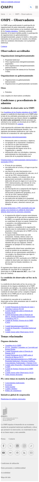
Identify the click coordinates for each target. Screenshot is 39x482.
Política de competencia (13, 391)
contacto (20, 124)
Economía (8, 385)
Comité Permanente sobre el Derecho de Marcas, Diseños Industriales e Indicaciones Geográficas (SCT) (20, 316)
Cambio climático (11, 389)
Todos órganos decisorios (14, 374)
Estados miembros (11, 31)
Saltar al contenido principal (10, 2)
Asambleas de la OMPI (13, 345)
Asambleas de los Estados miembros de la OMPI (20, 112)
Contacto (4, 46)
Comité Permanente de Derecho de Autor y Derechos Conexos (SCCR (20, 308)
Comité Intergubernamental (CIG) (16, 326)
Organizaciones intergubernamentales (13, 137)
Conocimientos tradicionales (14, 383)
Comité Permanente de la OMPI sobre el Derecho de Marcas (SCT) (19, 356)
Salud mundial (10, 387)
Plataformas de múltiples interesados (13, 399)
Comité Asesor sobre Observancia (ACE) (19, 332)
